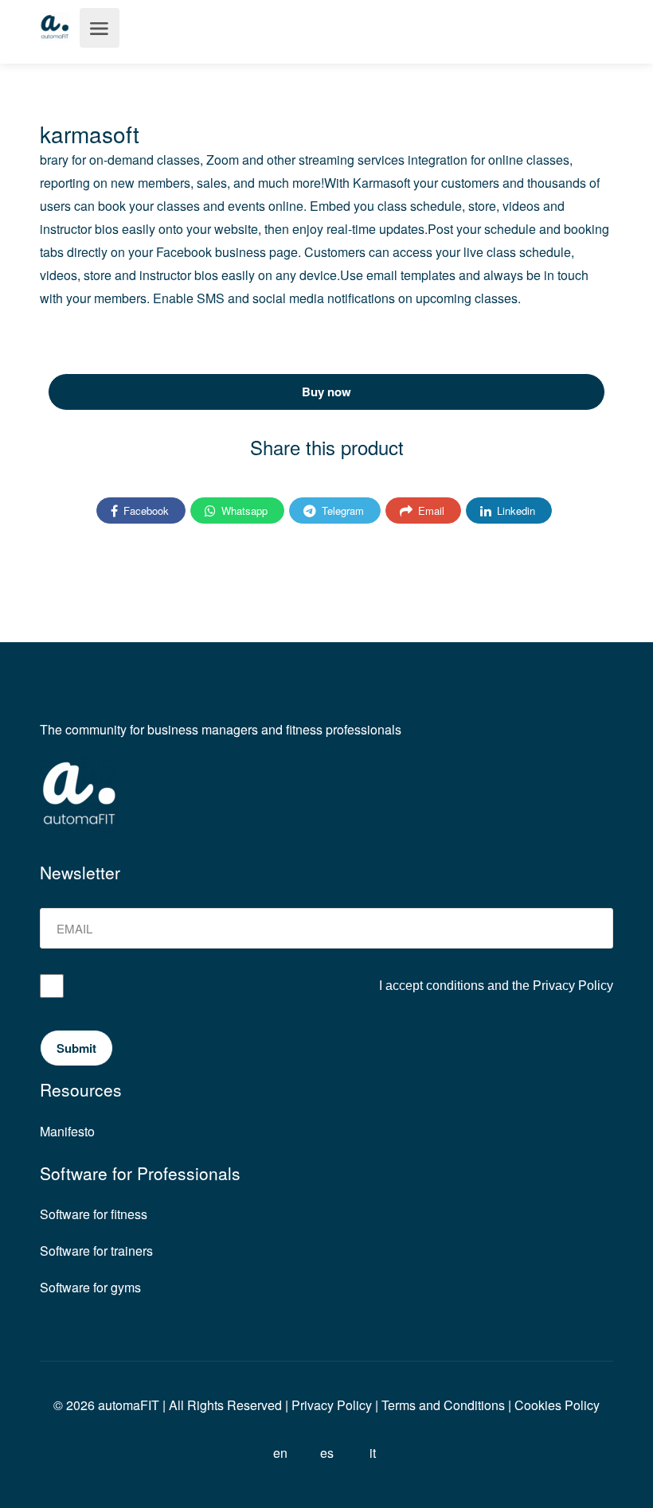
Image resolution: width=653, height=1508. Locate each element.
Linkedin (514, 510)
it (373, 1453)
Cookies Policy (557, 1405)
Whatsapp (243, 510)
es (327, 1453)
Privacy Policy (573, 985)
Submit (76, 1048)
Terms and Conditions (443, 1405)
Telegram (341, 510)
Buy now (326, 391)
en (280, 1453)
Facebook (144, 510)
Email (429, 510)
